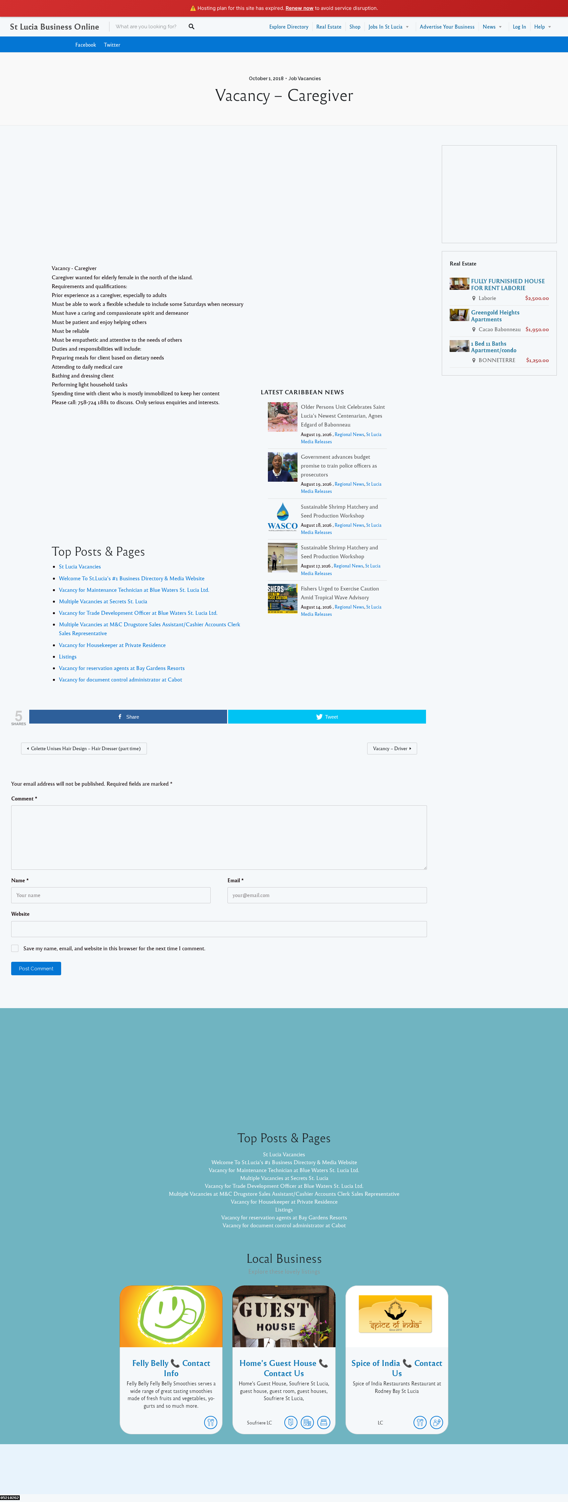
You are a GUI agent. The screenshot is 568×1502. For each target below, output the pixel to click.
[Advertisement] (219, 204)
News (489, 26)
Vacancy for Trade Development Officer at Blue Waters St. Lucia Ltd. (138, 612)
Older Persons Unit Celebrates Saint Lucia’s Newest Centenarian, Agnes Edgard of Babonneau (343, 415)
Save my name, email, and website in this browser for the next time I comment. (114, 948)
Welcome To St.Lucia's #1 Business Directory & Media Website (131, 578)
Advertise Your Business (447, 26)
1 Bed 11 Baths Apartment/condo (493, 347)
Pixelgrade (331, 1474)
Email (235, 880)
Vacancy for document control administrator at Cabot (120, 679)
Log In (519, 26)
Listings (68, 656)
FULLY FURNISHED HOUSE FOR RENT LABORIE (508, 284)
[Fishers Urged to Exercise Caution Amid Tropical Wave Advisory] (282, 600)
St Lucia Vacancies (80, 566)
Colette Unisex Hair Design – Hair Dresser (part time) (86, 748)
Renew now (300, 8)
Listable (306, 1474)
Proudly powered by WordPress (256, 1474)
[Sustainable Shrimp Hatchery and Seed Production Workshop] (282, 518)
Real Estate (329, 26)
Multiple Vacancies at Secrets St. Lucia (103, 601)
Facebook (85, 44)
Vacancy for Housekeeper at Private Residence (112, 644)
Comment (24, 798)
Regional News (349, 434)
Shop (355, 26)
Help (539, 26)
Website (20, 914)
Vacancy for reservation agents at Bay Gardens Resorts (122, 667)
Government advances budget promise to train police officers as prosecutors (339, 465)
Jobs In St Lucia (385, 26)
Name (20, 880)
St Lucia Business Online (54, 26)
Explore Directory (288, 26)
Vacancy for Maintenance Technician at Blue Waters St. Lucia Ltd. (134, 589)
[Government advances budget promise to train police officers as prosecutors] (282, 468)
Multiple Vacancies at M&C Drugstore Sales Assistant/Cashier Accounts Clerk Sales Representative (284, 1193)
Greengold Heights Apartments (495, 316)
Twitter (112, 44)
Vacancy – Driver (390, 748)
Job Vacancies (305, 78)
